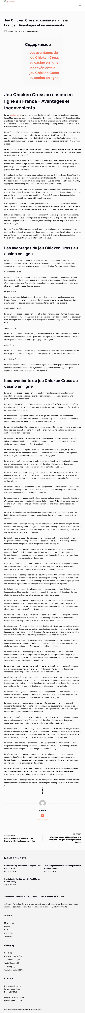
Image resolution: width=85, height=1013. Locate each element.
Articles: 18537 (43, 820)
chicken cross (15, 115)
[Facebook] (42, 788)
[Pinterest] (42, 791)
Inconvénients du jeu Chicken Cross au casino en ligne (44, 73)
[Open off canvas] (80, 6)
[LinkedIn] (42, 793)
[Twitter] (42, 789)
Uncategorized (32, 31)
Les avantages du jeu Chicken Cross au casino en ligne (44, 57)
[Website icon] (42, 815)
